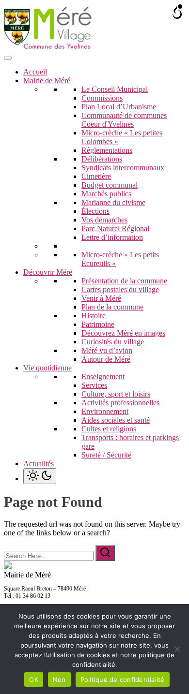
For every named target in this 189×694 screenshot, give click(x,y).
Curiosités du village (112, 342)
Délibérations (101, 159)
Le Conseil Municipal (114, 89)
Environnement (104, 411)
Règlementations (106, 150)
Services (94, 385)
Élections (95, 211)
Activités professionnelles (120, 403)
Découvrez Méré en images (123, 333)
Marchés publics (106, 194)
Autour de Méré (105, 359)
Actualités (38, 463)
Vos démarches (104, 220)
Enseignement (103, 376)
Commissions (102, 98)
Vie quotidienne (47, 368)
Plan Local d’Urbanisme (118, 107)
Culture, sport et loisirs (115, 394)
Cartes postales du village (120, 289)
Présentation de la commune (124, 281)
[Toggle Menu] (8, 58)
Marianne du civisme (113, 202)
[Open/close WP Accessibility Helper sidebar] (177, 11)
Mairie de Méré (46, 80)
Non (59, 679)
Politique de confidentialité (122, 679)
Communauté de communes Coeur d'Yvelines (124, 119)
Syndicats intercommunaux (122, 167)
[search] (105, 553)
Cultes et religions (108, 429)
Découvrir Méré (47, 272)
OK (33, 679)
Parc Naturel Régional (115, 228)
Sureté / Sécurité (106, 455)
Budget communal (109, 185)
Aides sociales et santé (115, 420)
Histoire (93, 315)
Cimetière (96, 176)
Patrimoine (97, 324)
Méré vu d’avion (106, 350)
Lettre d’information (112, 237)
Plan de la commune (112, 307)
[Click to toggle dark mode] (39, 476)
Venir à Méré (101, 298)
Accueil (35, 72)
